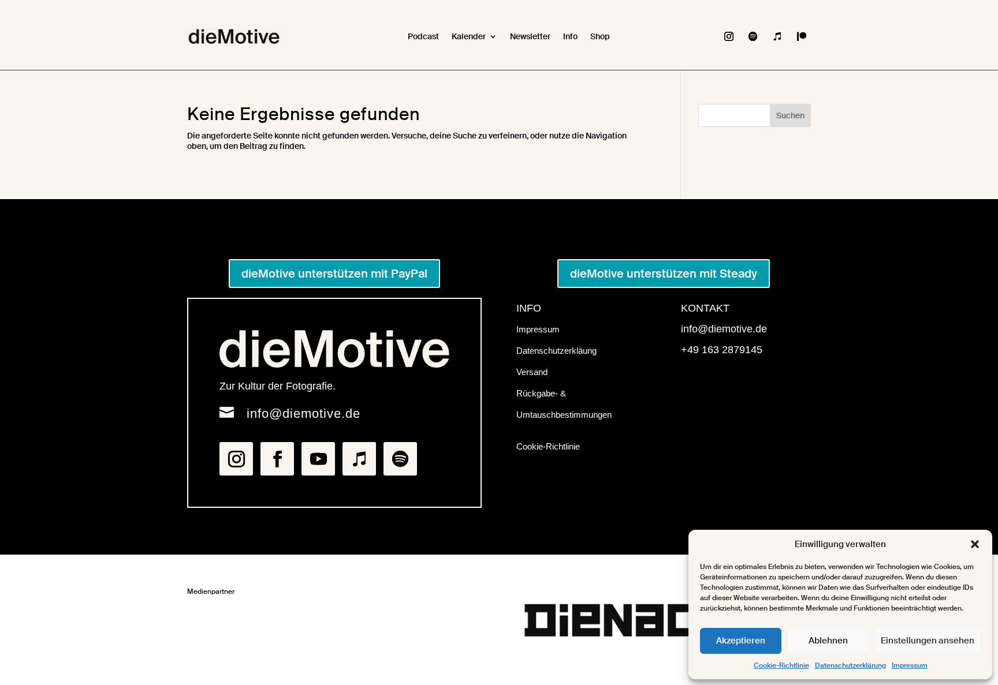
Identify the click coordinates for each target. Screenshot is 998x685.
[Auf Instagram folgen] (729, 36)
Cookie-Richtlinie (781, 665)
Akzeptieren (740, 640)
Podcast (423, 36)
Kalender (469, 36)
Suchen (790, 115)
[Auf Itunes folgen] (777, 36)
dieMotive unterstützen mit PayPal (334, 273)
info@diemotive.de (303, 413)
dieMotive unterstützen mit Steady (663, 273)
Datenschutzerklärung (850, 665)
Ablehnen (828, 640)
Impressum (910, 665)
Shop (600, 36)
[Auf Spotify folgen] (753, 36)
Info (570, 36)
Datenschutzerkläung (556, 350)
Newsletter (530, 36)
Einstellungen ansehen (927, 640)
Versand (532, 372)
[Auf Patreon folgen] (801, 36)
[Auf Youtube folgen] (318, 459)
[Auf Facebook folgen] (277, 459)
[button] (975, 544)
